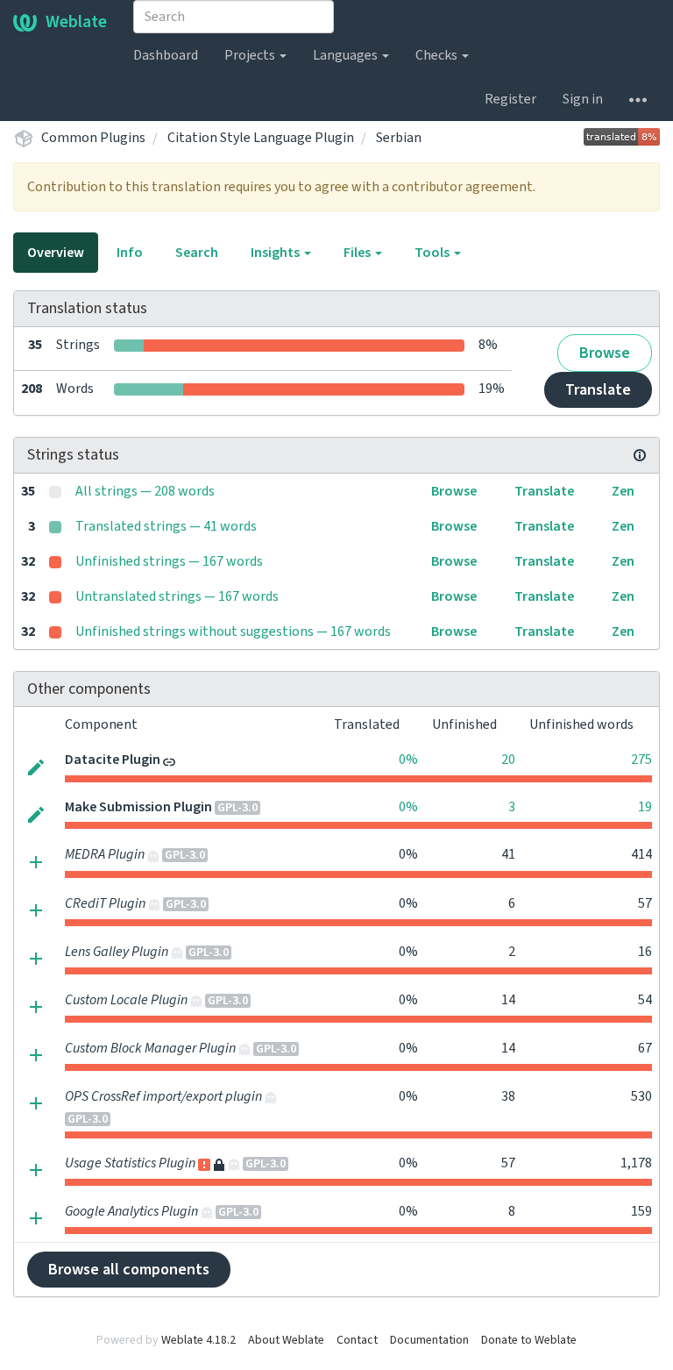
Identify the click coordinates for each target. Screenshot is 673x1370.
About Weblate (286, 1340)
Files (358, 252)
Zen (623, 491)
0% (408, 759)
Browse (604, 353)
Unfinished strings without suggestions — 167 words (233, 631)
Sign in (583, 99)
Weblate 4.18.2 (198, 1340)
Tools (433, 252)
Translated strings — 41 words (166, 526)
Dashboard (165, 55)
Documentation (429, 1340)
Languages (346, 55)
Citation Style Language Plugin (260, 137)
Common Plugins (93, 137)
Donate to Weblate (529, 1340)
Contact (357, 1340)
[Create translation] (36, 861)
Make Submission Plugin (138, 807)
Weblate (76, 22)
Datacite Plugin (112, 759)
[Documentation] (640, 455)
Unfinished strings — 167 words (169, 561)
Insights (276, 252)
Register (510, 99)
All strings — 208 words (145, 491)
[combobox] (233, 16)
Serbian (399, 137)
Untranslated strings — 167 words (177, 596)
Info (130, 252)
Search (196, 252)
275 (641, 759)
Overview (55, 252)
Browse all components (128, 1270)
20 (508, 759)
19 (645, 807)
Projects (251, 55)
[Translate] (36, 765)
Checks (437, 55)
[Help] (638, 99)
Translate (598, 390)
